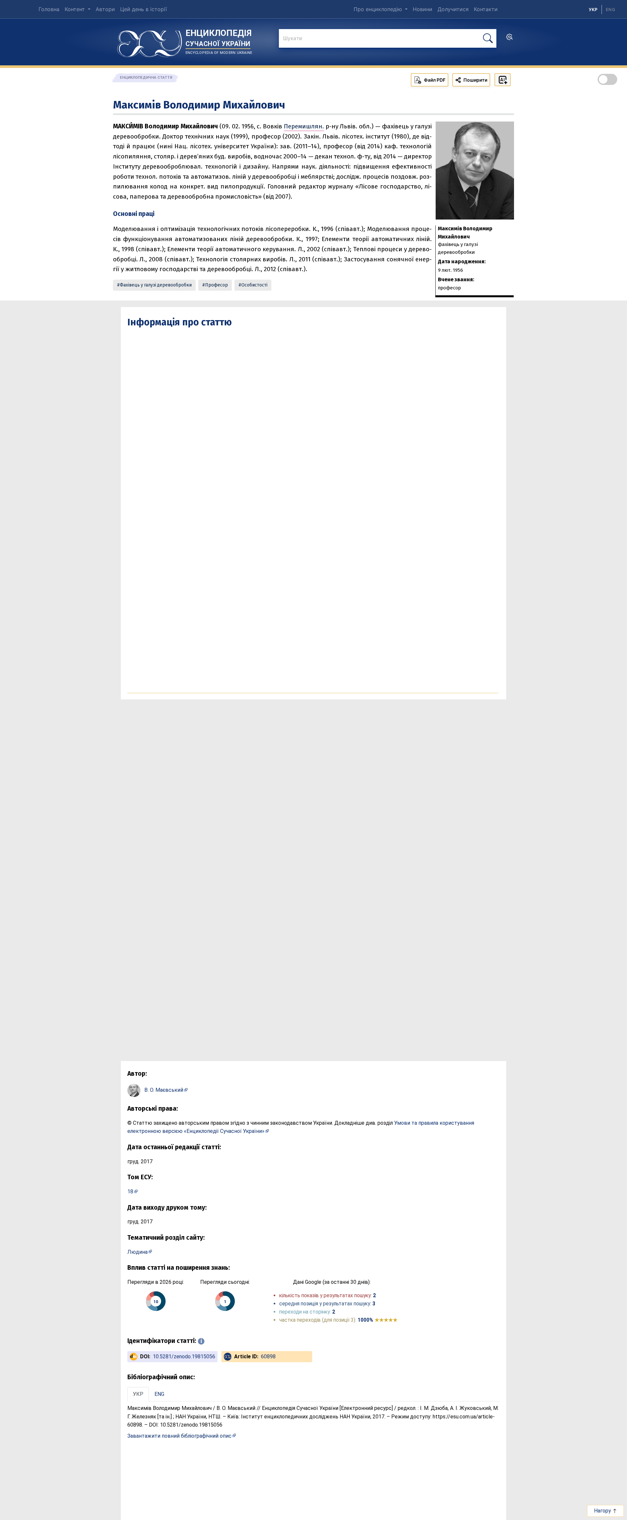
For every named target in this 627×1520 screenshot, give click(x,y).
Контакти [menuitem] (486, 9)
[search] (509, 39)
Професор (216, 285)
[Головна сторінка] (149, 41)
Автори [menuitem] (105, 9)
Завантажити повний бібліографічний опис (179, 1436)
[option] (610, 9)
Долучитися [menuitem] (453, 9)
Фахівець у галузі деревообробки (156, 285)
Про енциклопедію (379, 9)
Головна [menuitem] (49, 9)
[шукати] (488, 38)
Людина (137, 1252)
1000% (377, 1320)
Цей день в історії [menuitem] (143, 9)
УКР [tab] (138, 1394)
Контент (76, 9)
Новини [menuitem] (422, 9)
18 (130, 1191)
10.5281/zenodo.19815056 (184, 1356)
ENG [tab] (159, 1394)
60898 (268, 1356)
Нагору (603, 1511)
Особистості (254, 285)
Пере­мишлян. (304, 126)
